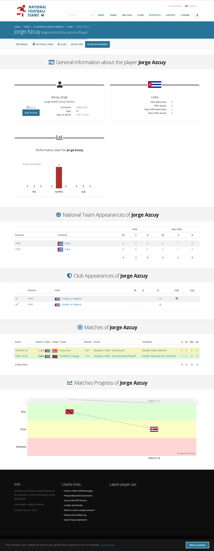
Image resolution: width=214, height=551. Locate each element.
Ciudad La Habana (71, 298)
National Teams (44, 44)
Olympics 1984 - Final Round (109, 350)
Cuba (67, 243)
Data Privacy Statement (75, 519)
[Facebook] (197, 15)
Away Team (59, 341)
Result (88, 341)
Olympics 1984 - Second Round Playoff (115, 356)
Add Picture (31, 112)
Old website (175, 6)
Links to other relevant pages (78, 490)
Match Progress (99, 44)
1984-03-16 (21, 350)
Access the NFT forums (75, 500)
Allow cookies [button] (197, 545)
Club (57, 290)
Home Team (43, 341)
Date (18, 341)
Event (97, 341)
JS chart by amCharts (32, 164)
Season (19, 235)
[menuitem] (111, 400)
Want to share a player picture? (79, 510)
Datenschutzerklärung (75, 515)
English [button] (192, 6)
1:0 (87, 356)
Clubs (63, 44)
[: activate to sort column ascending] (20, 290)
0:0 (87, 350)
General (23, 44)
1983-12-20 (21, 356)
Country (62, 235)
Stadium (147, 341)
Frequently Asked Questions (78, 495)
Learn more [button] (108, 544)
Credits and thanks (73, 505)
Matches (78, 44)
